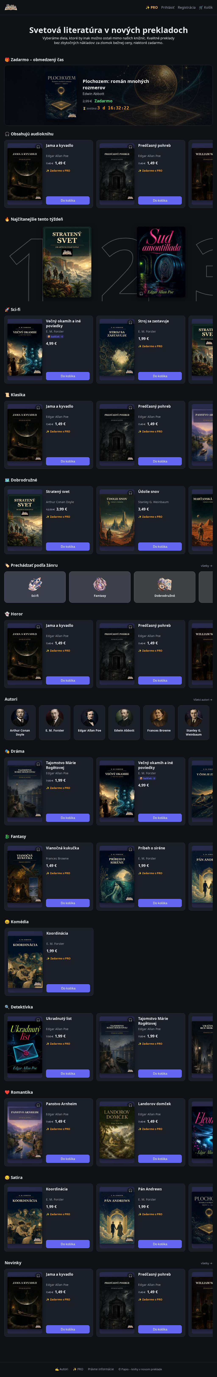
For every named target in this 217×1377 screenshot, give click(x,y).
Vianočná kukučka (62, 848)
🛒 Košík (206, 7)
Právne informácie (101, 1369)
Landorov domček (154, 1103)
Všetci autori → (202, 700)
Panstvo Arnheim (61, 1103)
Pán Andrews (150, 1189)
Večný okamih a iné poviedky (63, 323)
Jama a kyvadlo (59, 145)
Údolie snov (148, 491)
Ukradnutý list (59, 1018)
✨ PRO (152, 7)
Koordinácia (57, 933)
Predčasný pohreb (154, 145)
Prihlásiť (167, 7)
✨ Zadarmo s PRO (58, 170)
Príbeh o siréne (151, 848)
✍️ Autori (61, 1369)
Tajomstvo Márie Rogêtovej (61, 765)
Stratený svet (58, 491)
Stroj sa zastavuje (153, 321)
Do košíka (68, 200)
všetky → (206, 566)
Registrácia (187, 7)
